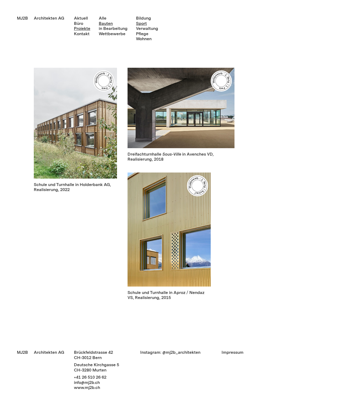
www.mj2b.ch (87, 387)
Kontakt (82, 33)
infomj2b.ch (87, 382)
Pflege (142, 33)
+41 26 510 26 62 (90, 377)
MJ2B (22, 18)
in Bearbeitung (113, 28)
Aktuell (81, 18)
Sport (141, 23)
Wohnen (144, 38)
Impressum (232, 352)
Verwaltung (147, 28)
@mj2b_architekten (181, 352)
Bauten (106, 23)
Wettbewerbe (112, 33)
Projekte (82, 28)
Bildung (143, 18)
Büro (78, 23)
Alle (102, 18)
